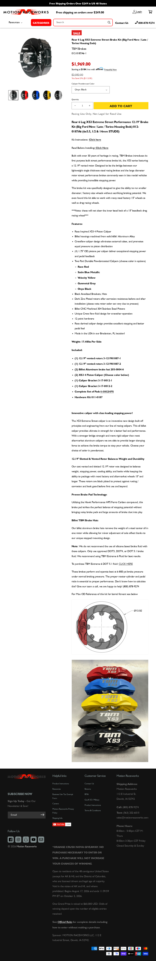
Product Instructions (93, 805)
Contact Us (121, 22)
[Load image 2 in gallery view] (24, 95)
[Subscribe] (42, 814)
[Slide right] (61, 95)
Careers (55, 804)
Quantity (75, 100)
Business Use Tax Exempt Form (62, 796)
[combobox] (82, 22)
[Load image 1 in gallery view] (13, 95)
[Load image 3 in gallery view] (36, 95)
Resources (56, 789)
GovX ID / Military (92, 800)
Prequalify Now (110, 70)
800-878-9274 (146, 22)
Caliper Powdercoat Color (83, 84)
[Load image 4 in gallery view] (47, 95)
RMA (87, 794)
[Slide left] (10, 95)
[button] (41, 22)
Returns (88, 789)
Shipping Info (57, 818)
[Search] (109, 22)
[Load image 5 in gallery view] (58, 95)
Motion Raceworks (27, 846)
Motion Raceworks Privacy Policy (63, 811)
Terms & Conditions (93, 810)
